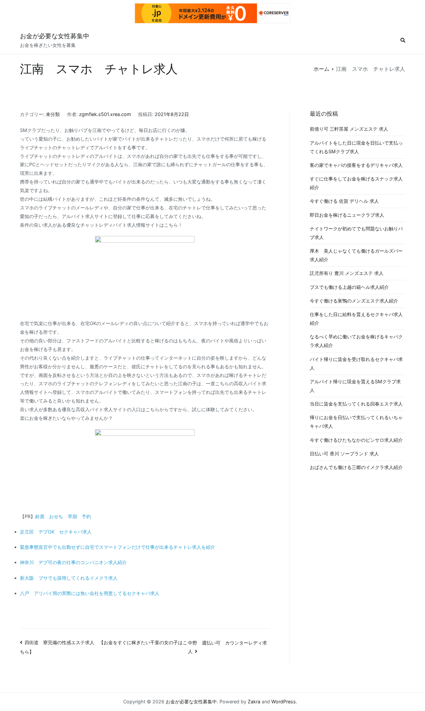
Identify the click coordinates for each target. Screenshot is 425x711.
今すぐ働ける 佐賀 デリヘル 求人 (344, 201)
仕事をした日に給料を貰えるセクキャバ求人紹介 (356, 318)
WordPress (283, 701)
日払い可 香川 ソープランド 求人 (344, 453)
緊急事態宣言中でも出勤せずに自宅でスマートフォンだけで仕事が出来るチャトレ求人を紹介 (117, 547)
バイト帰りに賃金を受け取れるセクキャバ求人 (356, 363)
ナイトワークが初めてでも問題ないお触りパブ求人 (356, 233)
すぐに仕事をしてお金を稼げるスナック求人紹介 (356, 183)
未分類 (53, 114)
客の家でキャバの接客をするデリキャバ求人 (356, 165)
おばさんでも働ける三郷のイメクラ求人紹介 (356, 467)
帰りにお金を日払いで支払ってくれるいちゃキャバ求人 (356, 422)
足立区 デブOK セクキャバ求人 (56, 531)
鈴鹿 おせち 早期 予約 (63, 516)
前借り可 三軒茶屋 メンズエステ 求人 (349, 129)
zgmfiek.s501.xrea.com (105, 114)
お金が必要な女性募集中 (54, 36)
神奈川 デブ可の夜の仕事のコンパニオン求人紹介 (73, 562)
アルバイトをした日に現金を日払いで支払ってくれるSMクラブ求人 (356, 147)
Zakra (254, 701)
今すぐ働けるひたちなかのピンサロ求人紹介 (356, 440)
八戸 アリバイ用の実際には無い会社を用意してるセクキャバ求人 (89, 593)
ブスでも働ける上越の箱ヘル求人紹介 (349, 287)
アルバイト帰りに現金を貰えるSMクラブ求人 (355, 386)
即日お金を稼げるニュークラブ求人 (347, 215)
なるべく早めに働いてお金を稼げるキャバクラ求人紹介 (356, 341)
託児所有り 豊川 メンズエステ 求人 (346, 273)
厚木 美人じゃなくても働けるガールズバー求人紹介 (356, 255)
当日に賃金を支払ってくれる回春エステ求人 (356, 404)
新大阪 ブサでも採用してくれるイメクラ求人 (69, 578)
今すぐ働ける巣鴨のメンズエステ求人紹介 (354, 300)
